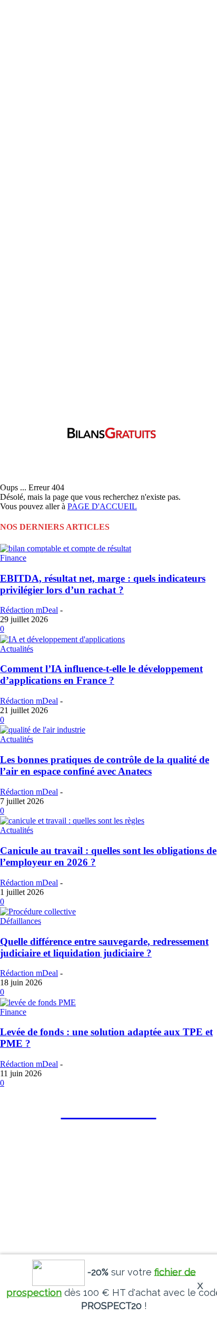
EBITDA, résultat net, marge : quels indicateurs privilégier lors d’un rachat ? (102, 584)
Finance (13, 557)
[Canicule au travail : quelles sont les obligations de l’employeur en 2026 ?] (72, 820)
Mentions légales (69, 1206)
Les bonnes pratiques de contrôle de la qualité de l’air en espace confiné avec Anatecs (104, 765)
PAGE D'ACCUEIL (102, 506)
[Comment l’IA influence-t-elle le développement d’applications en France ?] (62, 638)
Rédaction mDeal (29, 609)
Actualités (16, 648)
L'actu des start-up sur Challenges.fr (147, 1206)
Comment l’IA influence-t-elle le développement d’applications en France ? (101, 674)
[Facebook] (15, 1149)
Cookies (30, 1206)
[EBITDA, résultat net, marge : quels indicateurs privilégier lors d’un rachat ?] (65, 547)
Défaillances (20, 921)
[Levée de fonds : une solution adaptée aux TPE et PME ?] (38, 1001)
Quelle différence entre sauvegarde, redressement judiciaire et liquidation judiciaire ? (104, 947)
